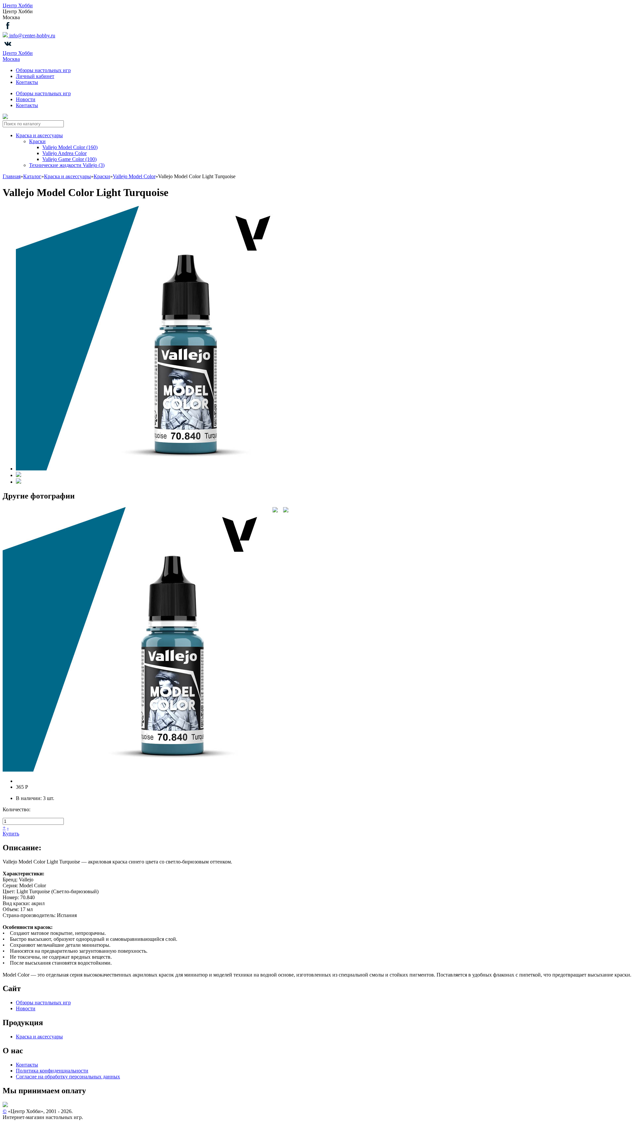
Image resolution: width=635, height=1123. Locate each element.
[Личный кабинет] (5, 117)
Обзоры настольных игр (43, 70)
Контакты (27, 82)
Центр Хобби (18, 5)
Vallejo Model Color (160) (70, 147)
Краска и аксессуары (39, 135)
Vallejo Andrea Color (64, 153)
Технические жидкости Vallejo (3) (67, 165)
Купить (11, 833)
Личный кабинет (35, 76)
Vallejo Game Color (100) (69, 159)
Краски (37, 141)
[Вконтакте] (8, 47)
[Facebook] (8, 29)
